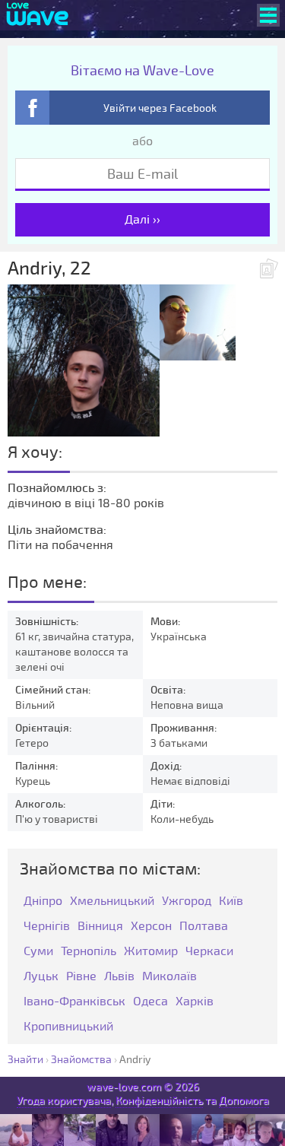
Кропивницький (68, 1027)
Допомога (244, 1100)
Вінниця (100, 926)
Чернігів (47, 926)
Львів (119, 976)
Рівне (81, 976)
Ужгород (186, 901)
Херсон (151, 926)
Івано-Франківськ (74, 1001)
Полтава (203, 926)
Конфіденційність (159, 1100)
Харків (195, 1001)
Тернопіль (88, 951)
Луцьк (41, 976)
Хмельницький (112, 901)
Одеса (150, 1001)
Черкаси (209, 951)
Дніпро (43, 901)
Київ (231, 901)
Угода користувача (64, 1100)
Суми (38, 951)
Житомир (151, 951)
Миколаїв (169, 976)
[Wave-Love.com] (37, 15)
